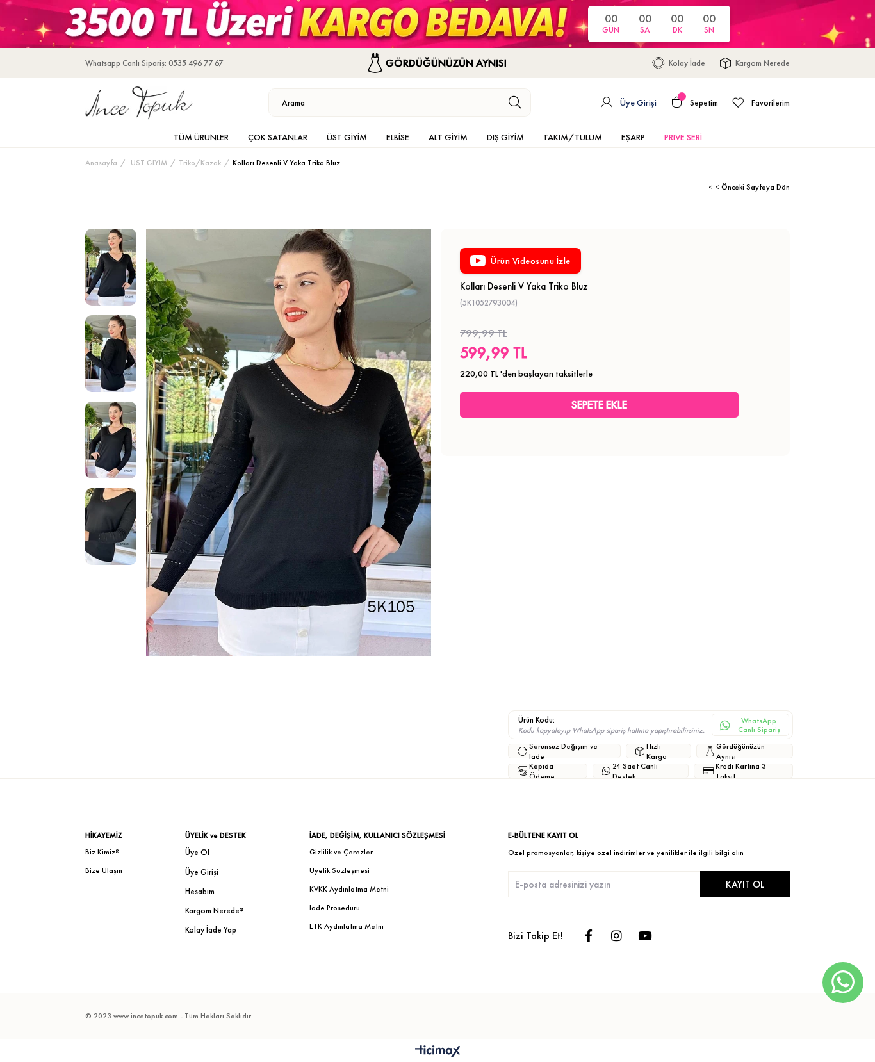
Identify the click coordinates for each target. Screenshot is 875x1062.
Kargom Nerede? (214, 910)
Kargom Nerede (762, 63)
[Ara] (515, 102)
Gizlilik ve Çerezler (341, 852)
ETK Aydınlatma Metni (346, 926)
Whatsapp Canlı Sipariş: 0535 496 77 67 (154, 63)
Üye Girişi (201, 872)
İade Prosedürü (334, 908)
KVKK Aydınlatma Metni (349, 889)
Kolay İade (687, 63)
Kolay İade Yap (210, 929)
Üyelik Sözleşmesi (339, 870)
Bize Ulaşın (103, 870)
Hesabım (200, 891)
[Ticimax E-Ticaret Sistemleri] (438, 1052)
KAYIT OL (745, 884)
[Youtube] (644, 935)
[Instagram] (616, 935)
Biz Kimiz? (102, 852)
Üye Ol (197, 852)
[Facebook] (588, 935)
